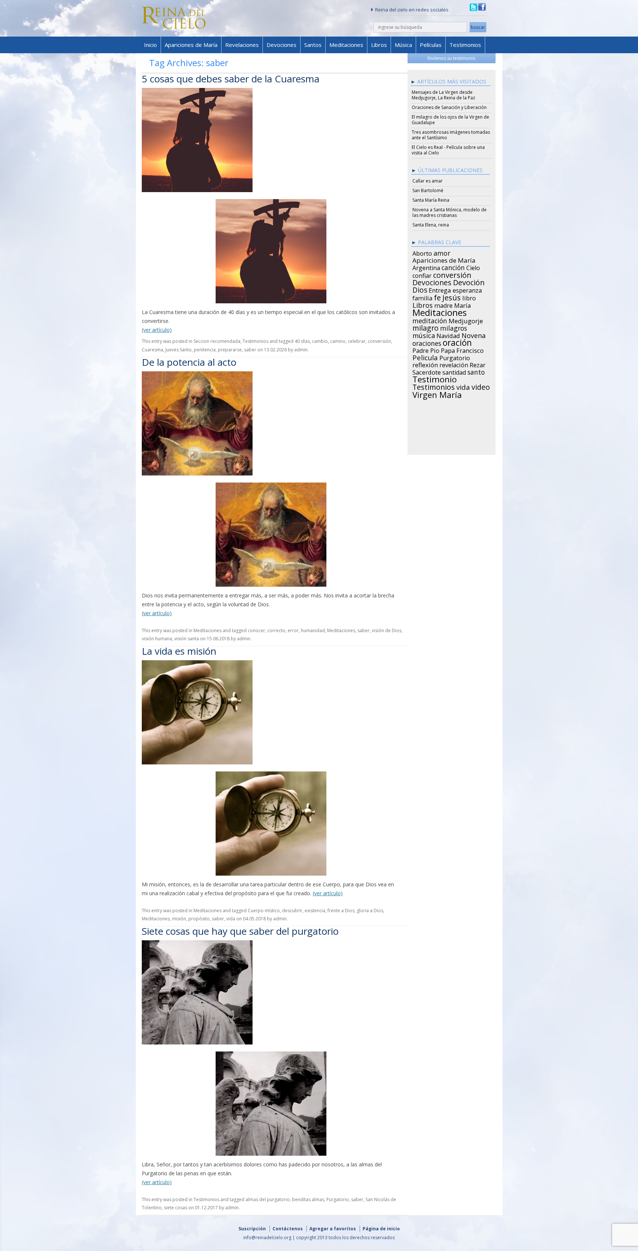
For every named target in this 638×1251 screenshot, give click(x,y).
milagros (453, 327)
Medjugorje (466, 320)
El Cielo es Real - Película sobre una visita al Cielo (448, 150)
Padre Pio (425, 349)
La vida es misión (179, 651)
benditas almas (308, 1199)
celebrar (357, 341)
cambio (320, 341)
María (462, 304)
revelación (453, 364)
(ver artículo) (157, 329)
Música (403, 44)
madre (443, 304)
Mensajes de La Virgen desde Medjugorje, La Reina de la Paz (443, 95)
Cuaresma (152, 350)
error (293, 630)
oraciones (426, 342)
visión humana (157, 638)
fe (437, 297)
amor (441, 252)
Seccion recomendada (216, 341)
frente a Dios (340, 910)
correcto (276, 630)
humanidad (313, 630)
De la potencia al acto (189, 362)
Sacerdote (426, 371)
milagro (425, 327)
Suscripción (252, 1229)
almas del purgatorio (268, 1199)
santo (476, 371)
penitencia (205, 350)
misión (179, 919)
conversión (379, 341)
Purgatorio (337, 1199)
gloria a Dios (370, 910)
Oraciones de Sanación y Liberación (449, 107)
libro (469, 297)
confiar (422, 274)
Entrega (440, 289)
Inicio (150, 44)
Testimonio (434, 378)
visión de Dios (386, 630)
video (480, 386)
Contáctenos (287, 1229)
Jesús (451, 296)
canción (453, 266)
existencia (315, 910)
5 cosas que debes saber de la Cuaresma (230, 78)
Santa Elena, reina (430, 225)
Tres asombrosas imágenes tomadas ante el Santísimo (451, 135)
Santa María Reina (430, 200)
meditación (429, 320)
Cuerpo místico (264, 910)
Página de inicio (381, 1229)
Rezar (478, 364)
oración (457, 342)
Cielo (473, 267)
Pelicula (425, 356)
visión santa (186, 638)
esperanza (467, 289)
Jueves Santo (178, 350)
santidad (454, 371)
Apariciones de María (191, 44)
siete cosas (175, 1207)
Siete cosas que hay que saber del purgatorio (240, 931)
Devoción (469, 281)
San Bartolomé (427, 190)
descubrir (292, 910)
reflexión (425, 364)
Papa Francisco (462, 349)
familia (422, 297)
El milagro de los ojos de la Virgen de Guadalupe (450, 120)
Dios (419, 289)
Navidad (448, 335)
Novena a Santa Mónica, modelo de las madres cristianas (449, 212)
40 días (302, 341)
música (423, 334)
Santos (313, 44)
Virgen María (437, 393)
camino (338, 341)
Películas (431, 44)
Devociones (281, 44)
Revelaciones (242, 44)
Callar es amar (427, 181)
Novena (474, 334)
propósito (199, 919)
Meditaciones (346, 44)
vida (230, 919)
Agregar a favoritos (332, 1229)
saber (250, 350)
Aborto (422, 252)
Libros (379, 44)
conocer (256, 630)
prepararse (230, 350)
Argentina (426, 267)
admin (301, 350)
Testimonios (465, 44)
